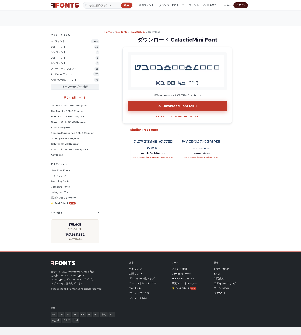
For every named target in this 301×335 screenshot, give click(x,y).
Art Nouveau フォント (64, 79)
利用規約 (219, 278)
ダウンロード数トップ (171, 5)
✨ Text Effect (63, 203)
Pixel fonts (121, 31)
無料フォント (136, 268)
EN (53, 314)
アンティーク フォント (64, 68)
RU (111, 314)
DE (61, 314)
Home (108, 31)
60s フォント (58, 52)
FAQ (216, 273)
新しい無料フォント (75, 97)
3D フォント (58, 41)
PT (96, 314)
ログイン (240, 5)
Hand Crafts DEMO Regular (67, 116)
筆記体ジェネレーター (63, 197)
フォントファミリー (140, 293)
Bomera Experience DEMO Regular (72, 132)
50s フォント (58, 46)
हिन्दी (76, 320)
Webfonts (135, 288)
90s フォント (58, 63)
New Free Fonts (60, 170)
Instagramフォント (62, 192)
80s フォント (58, 57)
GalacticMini (137, 31)
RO (75, 314)
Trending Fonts (60, 181)
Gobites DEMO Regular (65, 143)
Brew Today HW (61, 127)
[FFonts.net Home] (65, 5)
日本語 (66, 320)
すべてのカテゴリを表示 (75, 86)
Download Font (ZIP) (180, 106)
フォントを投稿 (138, 297)
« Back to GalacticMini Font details (177, 116)
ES (68, 314)
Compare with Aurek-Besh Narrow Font (153, 157)
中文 (104, 314)
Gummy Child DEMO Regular (68, 121)
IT (89, 314)
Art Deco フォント (61, 74)
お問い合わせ (221, 268)
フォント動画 (221, 288)
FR (82, 314)
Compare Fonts (60, 186)
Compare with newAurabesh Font (201, 157)
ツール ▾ (226, 5)
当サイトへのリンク (225, 283)
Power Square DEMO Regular (69, 105)
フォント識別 (179, 268)
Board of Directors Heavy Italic (70, 149)
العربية (55, 320)
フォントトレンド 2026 (202, 5)
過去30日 (219, 293)
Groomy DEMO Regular (65, 138)
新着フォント (146, 5)
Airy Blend (57, 154)
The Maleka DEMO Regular (67, 111)
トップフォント (59, 175)
